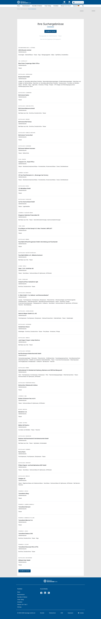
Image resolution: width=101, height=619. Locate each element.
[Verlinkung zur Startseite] (24, 2)
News (18, 5)
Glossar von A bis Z (66, 5)
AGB (62, 613)
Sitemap (19, 607)
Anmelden (55, 5)
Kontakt (42, 613)
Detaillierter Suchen (50, 31)
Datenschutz (52, 613)
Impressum (70, 613)
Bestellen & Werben (37, 5)
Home (18, 8)
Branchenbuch (26, 5)
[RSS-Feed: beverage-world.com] (48, 593)
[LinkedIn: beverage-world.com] (45, 593)
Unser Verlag (48, 5)
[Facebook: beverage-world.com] (41, 593)
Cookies (81, 613)
